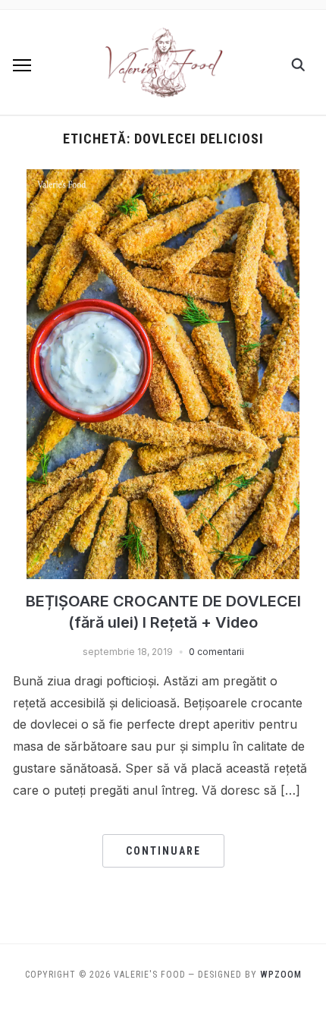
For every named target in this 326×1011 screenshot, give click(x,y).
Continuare (163, 851)
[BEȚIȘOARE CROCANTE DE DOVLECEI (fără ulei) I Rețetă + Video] (163, 178)
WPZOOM (281, 974)
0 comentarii (216, 651)
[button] (22, 65)
